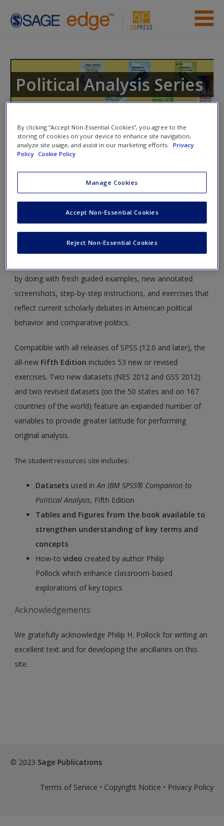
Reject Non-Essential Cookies (112, 243)
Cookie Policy (57, 154)
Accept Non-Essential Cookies (112, 213)
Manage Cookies (112, 182)
